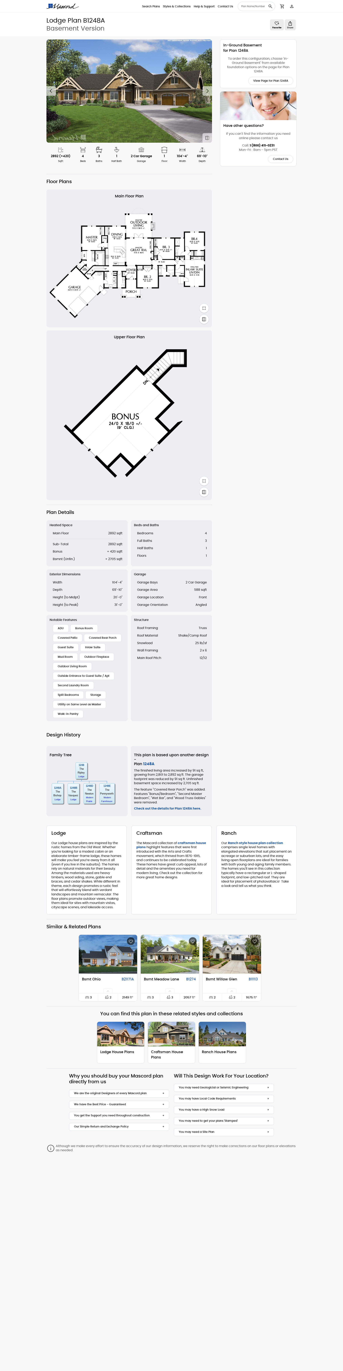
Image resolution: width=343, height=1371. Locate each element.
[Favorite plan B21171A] (131, 941)
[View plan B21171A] (108, 954)
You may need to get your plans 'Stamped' (208, 1121)
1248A (57, 787)
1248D (89, 785)
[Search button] (270, 6)
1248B (73, 787)
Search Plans (151, 6)
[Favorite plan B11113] (254, 941)
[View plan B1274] (170, 954)
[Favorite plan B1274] (193, 941)
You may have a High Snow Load (201, 1109)
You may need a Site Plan (196, 1132)
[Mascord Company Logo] (62, 6)
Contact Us (225, 6)
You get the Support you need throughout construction (112, 1115)
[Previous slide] (51, 91)
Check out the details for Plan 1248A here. (167, 808)
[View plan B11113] (232, 954)
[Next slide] (207, 91)
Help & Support (204, 6)
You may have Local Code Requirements (207, 1098)
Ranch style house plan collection (255, 843)
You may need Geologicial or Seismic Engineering (213, 1087)
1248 (81, 765)
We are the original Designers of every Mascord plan (110, 1093)
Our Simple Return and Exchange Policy (101, 1126)
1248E (107, 785)
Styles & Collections (177, 6)
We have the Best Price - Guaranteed (100, 1104)
